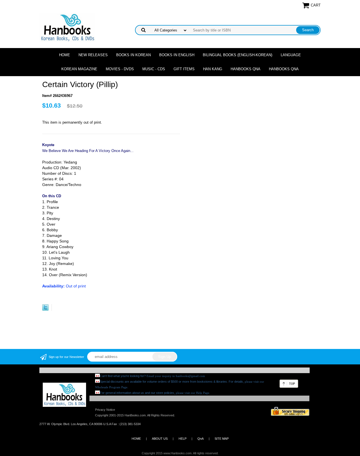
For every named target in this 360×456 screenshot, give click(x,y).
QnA (200, 438)
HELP (182, 438)
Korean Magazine (79, 69)
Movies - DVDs (120, 69)
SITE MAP (222, 438)
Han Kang (212, 69)
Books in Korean (133, 55)
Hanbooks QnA (245, 69)
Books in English (176, 55)
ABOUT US (160, 438)
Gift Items (184, 69)
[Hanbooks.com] (67, 27)
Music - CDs (153, 69)
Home (64, 55)
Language (291, 55)
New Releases (93, 55)
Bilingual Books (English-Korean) (237, 55)
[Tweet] (45, 309)
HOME (136, 438)
